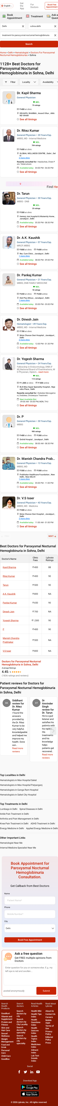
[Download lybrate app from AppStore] (29, 1096)
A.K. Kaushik (9, 594)
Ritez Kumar (9, 576)
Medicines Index (36, 1045)
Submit (46, 990)
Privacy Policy (48, 1032)
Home (3, 52)
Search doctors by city (21, 1013)
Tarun (6, 585)
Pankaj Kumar (10, 602)
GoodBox (5, 1059)
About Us (49, 1011)
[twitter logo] (25, 1073)
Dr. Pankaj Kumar (29, 275)
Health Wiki (36, 1011)
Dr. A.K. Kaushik (28, 238)
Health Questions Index (35, 1022)
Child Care (6, 1056)
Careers (49, 1017)
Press (48, 1043)
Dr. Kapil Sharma (29, 93)
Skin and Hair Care (5, 1029)
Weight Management (7, 1040)
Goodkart (5, 1013)
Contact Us (50, 1014)
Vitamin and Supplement (6, 1017)
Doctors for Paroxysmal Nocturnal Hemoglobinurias (27, 53)
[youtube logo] (38, 1073)
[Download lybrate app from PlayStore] (29, 1089)
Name (7, 893)
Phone (7, 907)
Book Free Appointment (30, 940)
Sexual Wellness (5, 1034)
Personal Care (5, 1051)
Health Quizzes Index (35, 1030)
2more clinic (24, 158)
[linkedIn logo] (32, 1073)
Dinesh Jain (8, 611)
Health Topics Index (34, 1039)
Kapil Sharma (9, 567)
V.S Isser (7, 651)
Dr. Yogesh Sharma (30, 359)
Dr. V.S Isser (25, 498)
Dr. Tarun (23, 193)
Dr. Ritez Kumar (28, 130)
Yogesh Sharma (11, 620)
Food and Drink (5, 1045)
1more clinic (24, 256)
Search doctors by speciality (21, 1030)
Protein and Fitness (6, 1023)
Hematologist (22, 52)
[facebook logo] (19, 1073)
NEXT (50, 536)
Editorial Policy (49, 1038)
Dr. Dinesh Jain (27, 319)
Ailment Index (34, 1051)
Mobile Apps (48, 1021)
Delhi (10, 52)
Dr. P (20, 417)
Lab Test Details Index (35, 1058)
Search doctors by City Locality (22, 1022)
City (6, 921)
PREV (7, 536)
